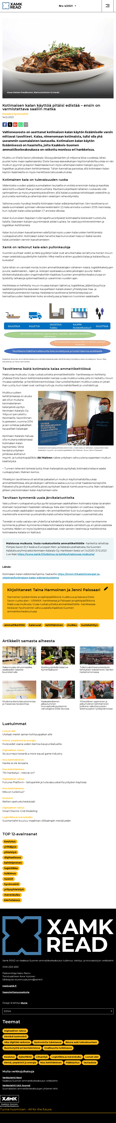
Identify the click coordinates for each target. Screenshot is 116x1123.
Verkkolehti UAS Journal (16, 1085)
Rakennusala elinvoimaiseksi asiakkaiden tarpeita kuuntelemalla (17, 669)
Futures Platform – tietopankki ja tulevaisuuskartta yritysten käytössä (44, 782)
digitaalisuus (12, 857)
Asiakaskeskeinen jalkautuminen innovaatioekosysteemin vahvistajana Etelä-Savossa (55, 705)
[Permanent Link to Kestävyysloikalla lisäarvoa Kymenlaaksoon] (58, 655)
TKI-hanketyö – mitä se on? (18, 772)
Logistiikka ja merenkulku (17, 817)
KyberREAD (25, 1057)
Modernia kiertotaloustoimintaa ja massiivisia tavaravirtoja (18, 702)
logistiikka (11, 868)
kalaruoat (35, 625)
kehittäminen (54, 625)
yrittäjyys (10, 846)
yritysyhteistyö (14, 889)
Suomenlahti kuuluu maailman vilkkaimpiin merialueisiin (36, 820)
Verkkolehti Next (12, 1077)
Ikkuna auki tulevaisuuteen (81, 1042)
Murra (24, 1003)
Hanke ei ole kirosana (15, 763)
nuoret (8, 878)
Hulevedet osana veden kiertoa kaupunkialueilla (32, 744)
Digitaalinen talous (13, 750)
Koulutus (7, 798)
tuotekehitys (89, 625)
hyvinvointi (11, 884)
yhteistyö (10, 852)
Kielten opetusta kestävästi (18, 801)
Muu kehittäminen (13, 759)
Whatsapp (20, 124)
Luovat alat (9, 731)
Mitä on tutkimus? (13, 792)
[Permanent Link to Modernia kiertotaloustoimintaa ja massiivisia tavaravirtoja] (19, 690)
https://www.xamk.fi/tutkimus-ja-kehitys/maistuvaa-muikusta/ (56, 554)
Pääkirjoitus (72, 1062)
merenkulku (12, 894)
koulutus (10, 841)
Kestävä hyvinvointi (15, 114)
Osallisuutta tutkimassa (58, 1048)
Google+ (15, 124)
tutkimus (10, 873)
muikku (72, 625)
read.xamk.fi (9, 986)
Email (26, 124)
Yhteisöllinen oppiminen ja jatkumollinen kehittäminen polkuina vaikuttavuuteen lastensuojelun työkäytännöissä (96, 705)
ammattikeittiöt (14, 625)
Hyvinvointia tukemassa (47, 1042)
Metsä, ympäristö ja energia (18, 740)
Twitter (10, 124)
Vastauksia (90, 1062)
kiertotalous (12, 900)
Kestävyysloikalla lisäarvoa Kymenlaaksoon (54, 668)
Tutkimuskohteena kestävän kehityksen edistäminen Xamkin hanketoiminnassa (96, 669)
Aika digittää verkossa (17, 1042)
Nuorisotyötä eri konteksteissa (22, 1048)
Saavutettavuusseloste (15, 992)
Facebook (4, 124)
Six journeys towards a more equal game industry (32, 753)
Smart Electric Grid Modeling (19, 811)
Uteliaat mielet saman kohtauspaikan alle (27, 734)
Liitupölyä (41, 1057)
